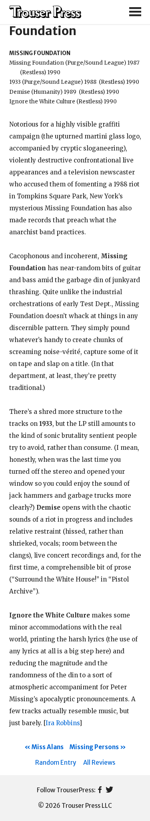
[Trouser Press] (45, 12)
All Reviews (99, 762)
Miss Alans (48, 747)
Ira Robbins (62, 723)
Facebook (100, 790)
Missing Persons (94, 747)
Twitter (109, 790)
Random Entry (55, 762)
